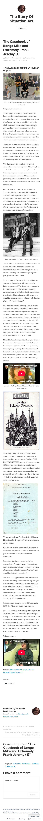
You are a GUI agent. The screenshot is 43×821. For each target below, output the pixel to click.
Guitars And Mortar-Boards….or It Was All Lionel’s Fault (18, 727)
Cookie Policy (35, 813)
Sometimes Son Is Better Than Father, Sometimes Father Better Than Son (21, 733)
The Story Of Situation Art (21, 18)
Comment (33, 795)
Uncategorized (30, 58)
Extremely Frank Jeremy (13, 58)
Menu (22, 28)
